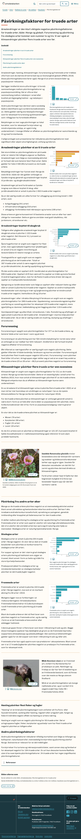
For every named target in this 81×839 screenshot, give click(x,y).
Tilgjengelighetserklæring (25, 836)
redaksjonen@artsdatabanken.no (43, 809)
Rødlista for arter (20, 10)
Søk (66, 4)
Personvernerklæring (9, 836)
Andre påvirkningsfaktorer (12, 67)
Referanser (11, 762)
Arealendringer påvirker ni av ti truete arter (18, 50)
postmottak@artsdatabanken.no (42, 825)
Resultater (41, 10)
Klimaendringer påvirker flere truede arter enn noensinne (23, 59)
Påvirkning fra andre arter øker (14, 63)
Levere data (48, 836)
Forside (5, 10)
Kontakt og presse (24, 817)
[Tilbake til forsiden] (11, 4)
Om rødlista (32, 10)
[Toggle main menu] (75, 4)
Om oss (20, 811)
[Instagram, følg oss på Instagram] (71, 811)
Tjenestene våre (23, 814)
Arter (11, 10)
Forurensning (8, 55)
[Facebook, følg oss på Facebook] (67, 811)
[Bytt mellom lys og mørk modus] (34, 4)
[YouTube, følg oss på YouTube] (67, 815)
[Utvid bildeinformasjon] (52, 104)
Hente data (39, 836)
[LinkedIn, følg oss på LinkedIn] (75, 811)
